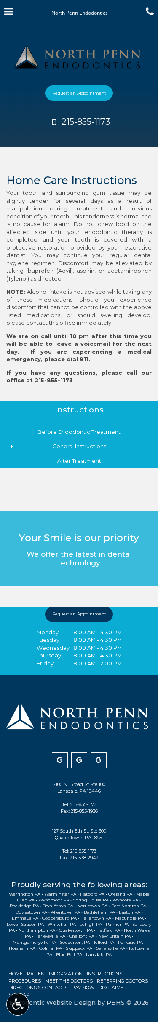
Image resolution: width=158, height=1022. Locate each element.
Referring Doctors (122, 981)
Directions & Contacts (37, 987)
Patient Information (55, 974)
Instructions (79, 410)
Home (15, 974)
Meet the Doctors (69, 981)
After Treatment (79, 460)
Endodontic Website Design (52, 1002)
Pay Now (83, 987)
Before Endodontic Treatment (79, 431)
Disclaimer (113, 987)
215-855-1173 (54, 380)
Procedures (24, 981)
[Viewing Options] (17, 1004)
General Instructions (79, 446)
